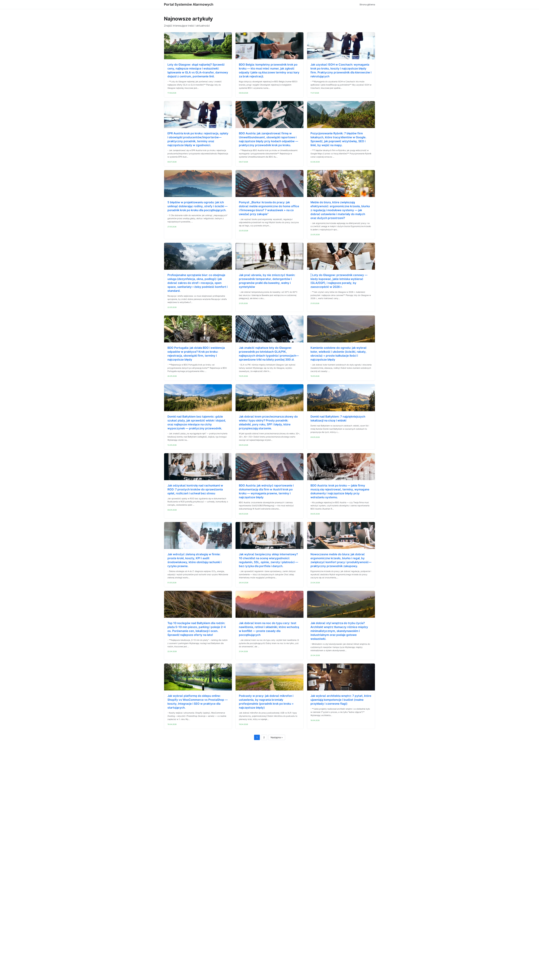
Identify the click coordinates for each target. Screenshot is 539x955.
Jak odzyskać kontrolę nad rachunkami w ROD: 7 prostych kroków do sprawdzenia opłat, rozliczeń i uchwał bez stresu (195, 489)
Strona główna (367, 4)
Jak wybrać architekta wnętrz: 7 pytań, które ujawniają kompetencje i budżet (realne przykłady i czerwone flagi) (340, 699)
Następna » (277, 737)
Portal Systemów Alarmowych (188, 4)
